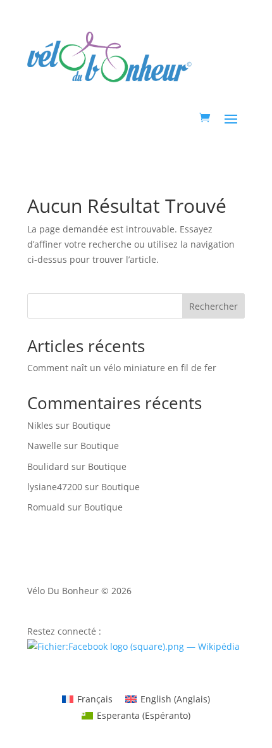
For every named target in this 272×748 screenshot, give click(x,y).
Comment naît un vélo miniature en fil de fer (121, 368)
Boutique (91, 425)
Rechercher (213, 306)
